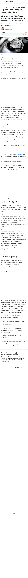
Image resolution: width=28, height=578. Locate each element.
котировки (19, 154)
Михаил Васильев (10, 28)
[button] (14, 45)
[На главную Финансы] (9, 1)
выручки (14, 113)
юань (4, 67)
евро (19, 65)
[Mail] (4, 1)
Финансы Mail (12, 5)
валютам (24, 59)
